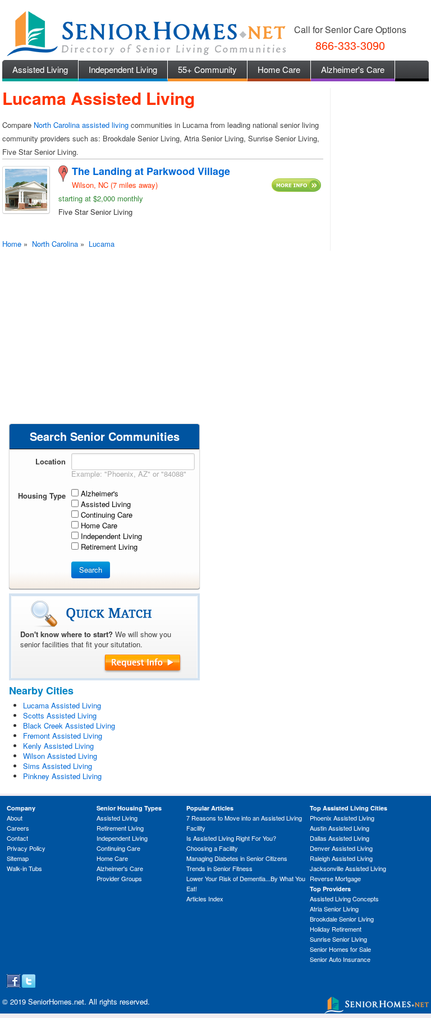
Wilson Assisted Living (60, 755)
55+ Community (207, 69)
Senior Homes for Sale (340, 949)
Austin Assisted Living (339, 827)
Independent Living (123, 69)
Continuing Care (118, 848)
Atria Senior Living (334, 908)
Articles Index (204, 898)
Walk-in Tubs (24, 868)
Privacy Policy (26, 848)
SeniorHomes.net (56, 1001)
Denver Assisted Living (341, 848)
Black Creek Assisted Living (69, 725)
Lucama (101, 243)
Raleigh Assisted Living (341, 858)
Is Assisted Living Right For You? (231, 837)
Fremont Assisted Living (62, 735)
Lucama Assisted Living (62, 705)
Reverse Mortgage (335, 878)
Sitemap (18, 858)
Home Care (279, 69)
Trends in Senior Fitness (219, 868)
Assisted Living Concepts (344, 898)
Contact (17, 837)
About (14, 817)
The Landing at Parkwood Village (151, 171)
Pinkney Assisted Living (62, 776)
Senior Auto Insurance (340, 959)
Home (11, 243)
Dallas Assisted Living (339, 837)
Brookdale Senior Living (342, 918)
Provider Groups (119, 878)
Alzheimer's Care (352, 69)
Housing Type (42, 495)
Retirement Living (120, 827)
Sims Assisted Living (57, 766)
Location (50, 461)
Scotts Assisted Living (60, 715)
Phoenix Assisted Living (342, 817)
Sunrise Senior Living (338, 938)
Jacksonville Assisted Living (348, 868)
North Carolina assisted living (81, 124)
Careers (18, 827)
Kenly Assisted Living (58, 745)
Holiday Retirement (335, 928)
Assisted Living (40, 69)
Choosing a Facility (212, 848)
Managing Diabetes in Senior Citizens (236, 858)
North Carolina (55, 243)
